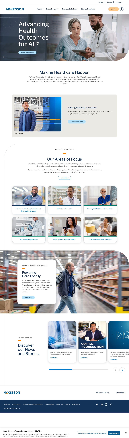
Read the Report (76, 121)
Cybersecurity (76, 404)
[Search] (121, 9)
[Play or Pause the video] (4, 56)
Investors (118, 2)
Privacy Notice (16, 404)
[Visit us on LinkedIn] (101, 404)
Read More (28, 297)
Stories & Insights (88, 9)
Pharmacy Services (64, 209)
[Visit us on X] (110, 404)
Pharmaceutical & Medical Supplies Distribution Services (28, 210)
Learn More (64, 178)
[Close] (126, 433)
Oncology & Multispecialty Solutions (99, 209)
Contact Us (101, 2)
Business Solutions (69, 9)
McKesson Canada (102, 392)
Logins (112, 9)
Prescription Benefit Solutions (63, 240)
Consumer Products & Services (99, 240)
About (39, 9)
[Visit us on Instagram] (106, 404)
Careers (109, 2)
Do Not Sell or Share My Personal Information (92, 433)
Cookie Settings (49, 404)
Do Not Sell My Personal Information (33, 404)
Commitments (51, 9)
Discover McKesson (27, 52)
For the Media (120, 392)
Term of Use (59, 404)
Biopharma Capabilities (28, 240)
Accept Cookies (114, 433)
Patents (68, 404)
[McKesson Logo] (12, 392)
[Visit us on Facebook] (97, 404)
